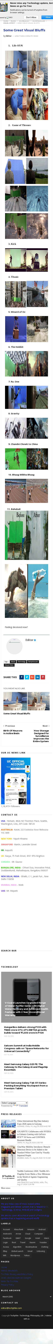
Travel (22, 1242)
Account (6, 1229)
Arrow (18, 1233)
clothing (44, 1247)
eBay (5, 1251)
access (6, 1247)
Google (28, 1238)
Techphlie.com (38, 21)
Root (14, 1242)
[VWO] (10, 18)
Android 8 (7, 1233)
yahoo (27, 1255)
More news (5, 1188)
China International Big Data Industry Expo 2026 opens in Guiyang (33, 1122)
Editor (29, 640)
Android (42, 1229)
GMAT (18, 1238)
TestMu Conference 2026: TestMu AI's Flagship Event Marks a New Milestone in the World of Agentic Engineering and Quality (33, 1175)
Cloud (27, 1233)
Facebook (7, 1238)
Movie (13, 21)
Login (5, 1242)
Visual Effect (9, 23)
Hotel (37, 1238)
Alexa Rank (18, 1229)
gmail (30, 1251)
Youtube (43, 1242)
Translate (23, 1105)
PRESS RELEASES (9, 1270)
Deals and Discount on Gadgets (16, 1277)
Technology (24, 21)
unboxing (41, 1251)
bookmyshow (31, 1247)
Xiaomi (32, 1242)
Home (5, 21)
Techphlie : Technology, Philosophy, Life (26, 1315)
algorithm (17, 1247)
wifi (4, 1255)
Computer (38, 1233)
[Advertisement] (26, 923)
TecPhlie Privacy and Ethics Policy (17, 1274)
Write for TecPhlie (9, 1281)
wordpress (15, 1255)
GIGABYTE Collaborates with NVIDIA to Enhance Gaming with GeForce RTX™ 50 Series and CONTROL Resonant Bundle (34, 1135)
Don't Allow (31, 17)
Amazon (30, 1229)
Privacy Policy (7, 1284)
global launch (17, 1251)
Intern (46, 1238)
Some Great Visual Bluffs (24, 30)
